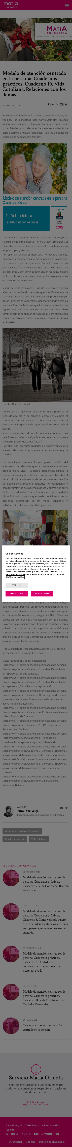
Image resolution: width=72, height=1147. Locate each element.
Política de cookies (15, 577)
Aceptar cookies (16, 593)
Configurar (16, 585)
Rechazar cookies (42, 593)
